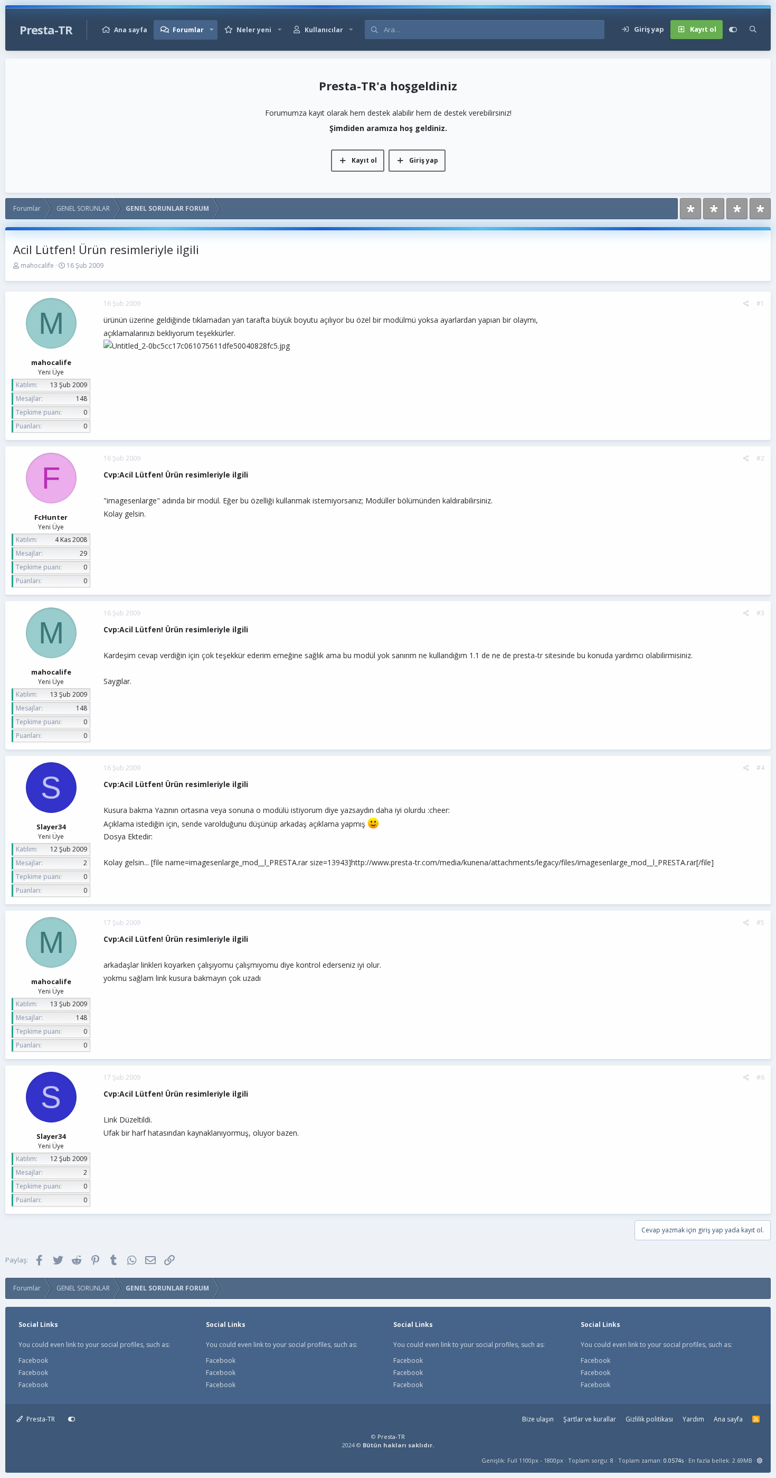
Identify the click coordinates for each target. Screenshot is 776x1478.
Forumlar (188, 29)
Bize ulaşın (538, 1419)
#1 (760, 303)
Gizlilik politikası (649, 1419)
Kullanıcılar (324, 29)
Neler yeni (253, 29)
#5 (760, 922)
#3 (760, 613)
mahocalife (37, 265)
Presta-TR (40, 1419)
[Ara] (753, 29)
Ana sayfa (130, 29)
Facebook (33, 1360)
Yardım (693, 1419)
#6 (760, 1077)
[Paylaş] (746, 303)
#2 (760, 458)
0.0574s (674, 1460)
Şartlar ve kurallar (589, 1419)
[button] (211, 30)
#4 (760, 767)
